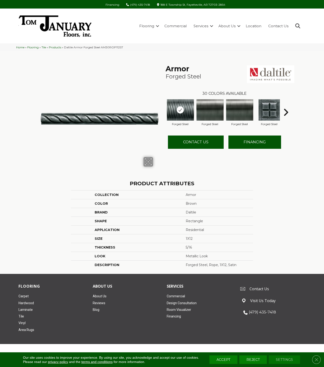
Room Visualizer (179, 310)
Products (55, 47)
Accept (223, 360)
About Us (227, 26)
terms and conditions (97, 362)
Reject (253, 360)
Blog (96, 310)
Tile (44, 47)
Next (285, 105)
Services (201, 26)
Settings (284, 360)
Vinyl (22, 323)
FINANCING (255, 142)
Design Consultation (182, 303)
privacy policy (58, 362)
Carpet (24, 296)
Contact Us (278, 26)
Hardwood (26, 303)
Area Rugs (26, 330)
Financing (112, 4)
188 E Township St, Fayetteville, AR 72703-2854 (192, 4)
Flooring (146, 26)
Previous (163, 105)
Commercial (175, 26)
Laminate (26, 310)
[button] (157, 26)
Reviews (99, 303)
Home (20, 47)
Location (253, 26)
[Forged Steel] (180, 110)
